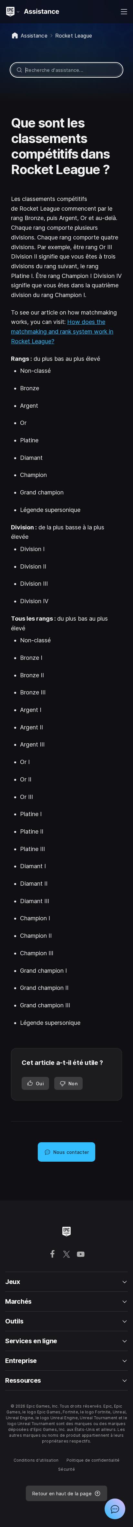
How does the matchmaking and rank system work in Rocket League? (62, 331)
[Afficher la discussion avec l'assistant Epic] (115, 1509)
